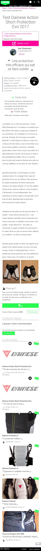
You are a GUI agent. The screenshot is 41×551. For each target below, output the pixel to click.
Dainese (32, 8)
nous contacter (34, 549)
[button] (34, 2)
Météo (30, 6)
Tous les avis (32, 312)
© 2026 (23, 549)
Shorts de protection (20, 8)
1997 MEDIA (5, 549)
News (10, 6)
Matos (15, 6)
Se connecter (8, 333)
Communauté (22, 6)
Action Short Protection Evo (12, 10)
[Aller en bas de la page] (38, 543)
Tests (10, 8)
